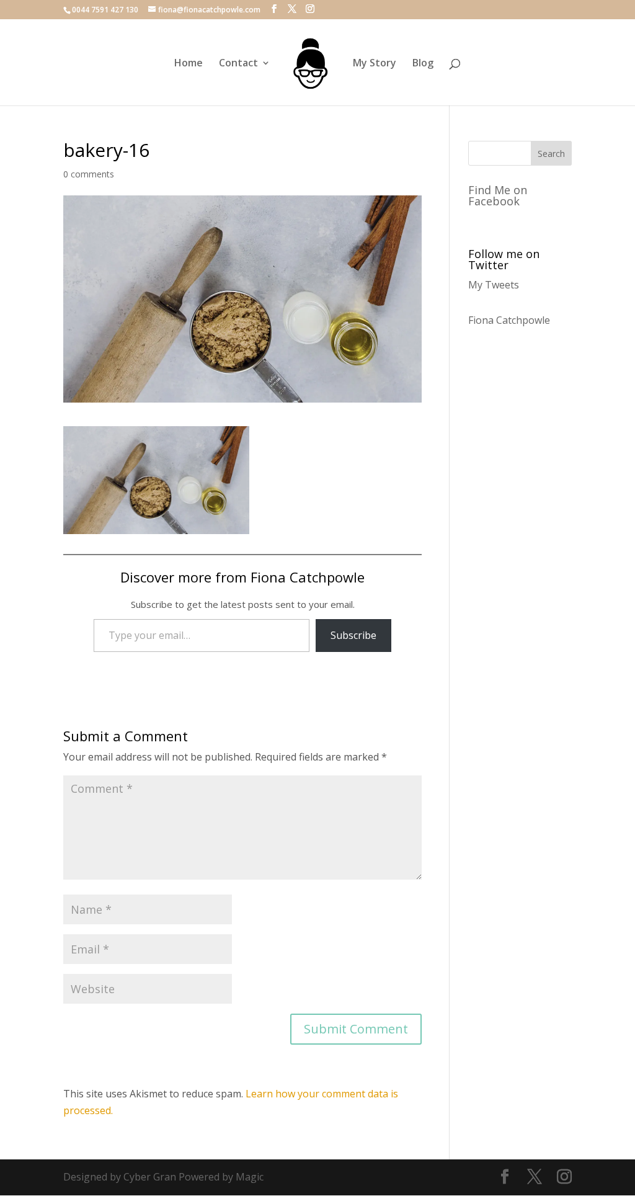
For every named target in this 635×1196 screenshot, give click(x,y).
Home (188, 63)
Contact (238, 63)
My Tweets (493, 285)
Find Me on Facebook (497, 195)
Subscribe (353, 635)
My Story (374, 63)
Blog (422, 63)
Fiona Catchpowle (509, 320)
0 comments (88, 174)
